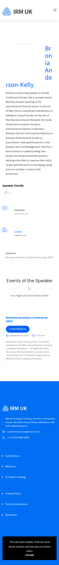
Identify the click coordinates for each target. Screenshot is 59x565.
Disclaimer (11, 514)
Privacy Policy (13, 493)
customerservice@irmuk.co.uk (23, 431)
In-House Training (15, 477)
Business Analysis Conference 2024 (27, 319)
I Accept (29, 554)
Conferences (17, 329)
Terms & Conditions (16, 504)
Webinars (10, 466)
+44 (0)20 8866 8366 (18, 437)
